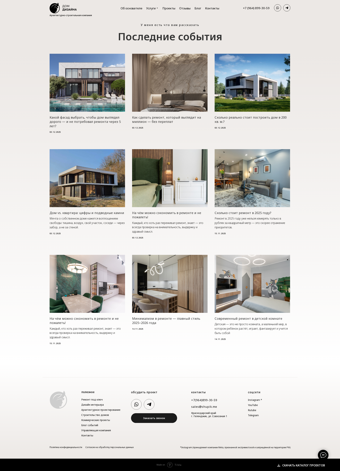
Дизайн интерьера (92, 404)
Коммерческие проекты (95, 420)
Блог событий (89, 425)
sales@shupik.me (204, 407)
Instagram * (255, 400)
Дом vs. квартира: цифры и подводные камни (87, 213)
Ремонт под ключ (92, 399)
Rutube (252, 410)
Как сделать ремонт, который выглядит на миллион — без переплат (166, 119)
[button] (154, 418)
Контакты (212, 8)
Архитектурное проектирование (100, 409)
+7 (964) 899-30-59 (256, 8)
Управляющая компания (96, 430)
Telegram (253, 415)
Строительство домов (95, 415)
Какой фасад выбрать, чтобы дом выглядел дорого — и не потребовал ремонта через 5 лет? (85, 121)
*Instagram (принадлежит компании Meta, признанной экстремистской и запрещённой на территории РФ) (235, 447)
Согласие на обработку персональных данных (109, 447)
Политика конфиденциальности (66, 447)
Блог (197, 8)
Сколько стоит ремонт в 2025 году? (243, 213)
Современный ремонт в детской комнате (248, 318)
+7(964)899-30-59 (204, 400)
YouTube (253, 405)
